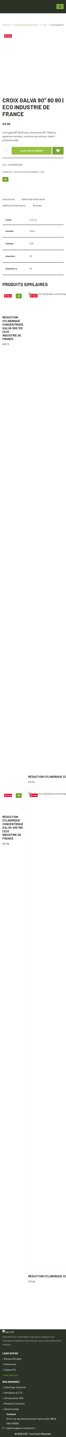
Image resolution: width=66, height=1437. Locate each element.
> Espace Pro (9, 1369)
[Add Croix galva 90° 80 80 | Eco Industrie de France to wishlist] (58, 151)
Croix (44, 24)
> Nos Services (10, 1375)
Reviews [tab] (37, 205)
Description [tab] (8, 199)
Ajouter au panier (31, 150)
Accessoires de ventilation (25, 24)
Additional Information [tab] (33, 199)
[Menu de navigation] (60, 6)
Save (9, 36)
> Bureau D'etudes (11, 1358)
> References (9, 1364)
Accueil (5, 24)
